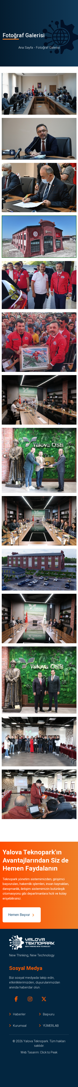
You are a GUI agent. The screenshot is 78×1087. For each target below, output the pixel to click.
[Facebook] (16, 999)
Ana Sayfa (25, 47)
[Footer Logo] (32, 942)
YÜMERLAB (51, 1026)
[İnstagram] (30, 999)
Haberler (19, 1014)
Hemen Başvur (19, 915)
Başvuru (48, 1014)
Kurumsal (19, 1026)
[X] (44, 999)
